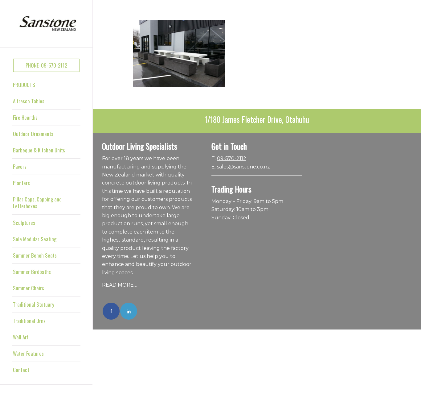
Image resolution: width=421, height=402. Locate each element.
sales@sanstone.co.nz (243, 167)
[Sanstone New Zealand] (46, 23)
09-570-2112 (231, 158)
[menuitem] (46, 65)
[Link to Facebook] (111, 311)
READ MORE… (119, 285)
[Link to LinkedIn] (128, 311)
